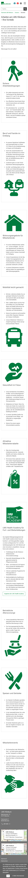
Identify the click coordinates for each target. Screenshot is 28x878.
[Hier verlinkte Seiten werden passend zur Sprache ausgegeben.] (21, 3)
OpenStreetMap (18, 840)
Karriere (17, 12)
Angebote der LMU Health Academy (14, 593)
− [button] (3, 834)
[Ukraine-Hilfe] (14, 3)
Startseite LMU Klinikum (7, 12)
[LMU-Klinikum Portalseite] (5, 3)
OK (8, 876)
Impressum (4, 858)
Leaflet (11, 840)
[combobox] (14, 9)
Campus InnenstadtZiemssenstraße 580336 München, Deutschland (14, 848)
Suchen (25, 9)
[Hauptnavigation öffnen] (25, 3)
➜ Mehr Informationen (18, 876)
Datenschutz (4, 861)
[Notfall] (18, 3)
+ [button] (3, 832)
